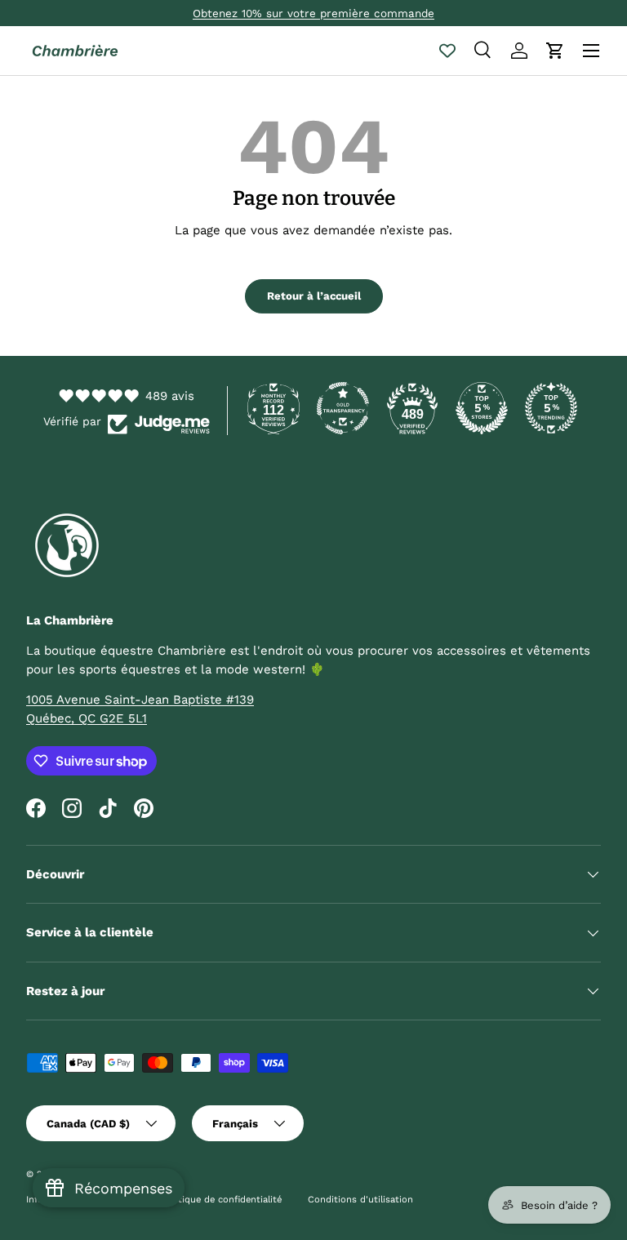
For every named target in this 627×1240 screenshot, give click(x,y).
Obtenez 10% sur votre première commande (313, 13)
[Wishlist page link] (447, 50)
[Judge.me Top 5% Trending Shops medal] (551, 408)
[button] (555, 51)
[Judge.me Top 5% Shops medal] (482, 408)
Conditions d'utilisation (360, 1199)
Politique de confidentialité (222, 1199)
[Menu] (591, 51)
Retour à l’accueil (314, 296)
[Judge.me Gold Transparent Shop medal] (343, 408)
